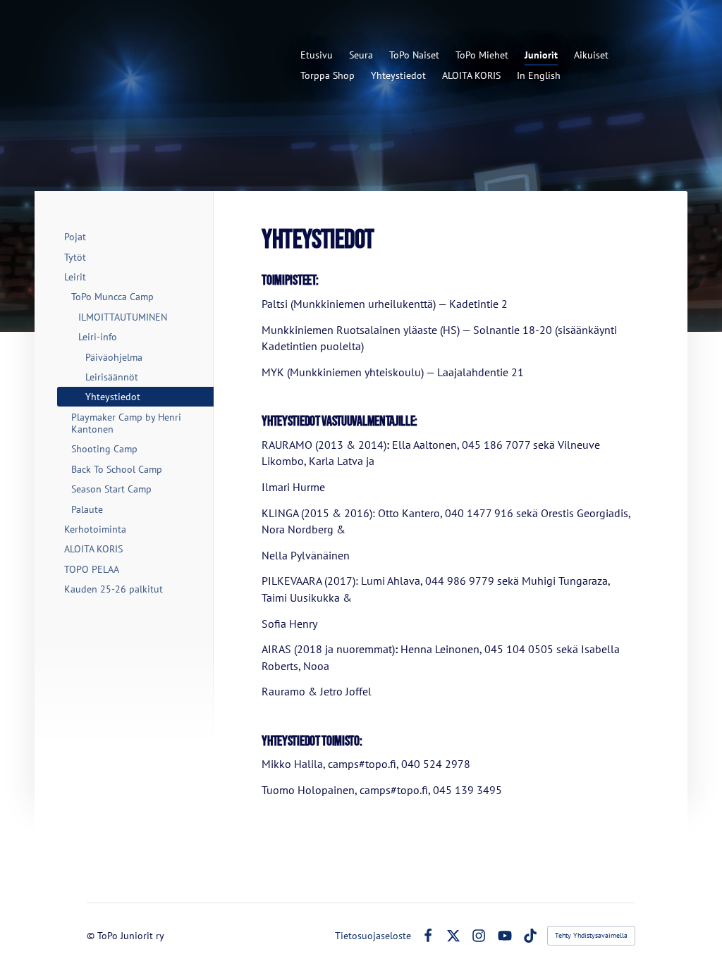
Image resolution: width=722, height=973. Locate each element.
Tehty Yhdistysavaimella (591, 935)
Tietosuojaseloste (373, 936)
